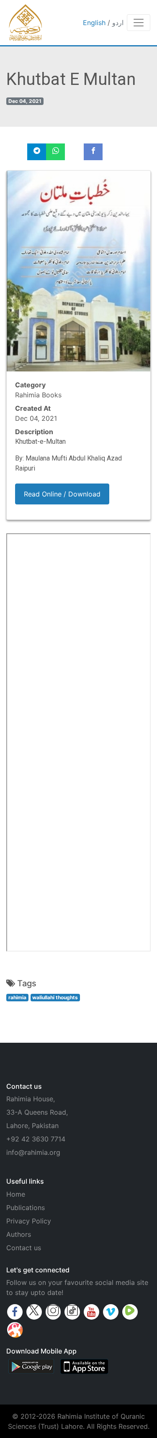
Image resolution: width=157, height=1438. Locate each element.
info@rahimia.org (33, 1152)
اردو (118, 22)
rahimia (17, 997)
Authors (18, 1234)
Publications (25, 1207)
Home (15, 1194)
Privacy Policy (28, 1221)
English (94, 22)
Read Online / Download (62, 494)
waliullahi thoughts (55, 997)
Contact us (23, 1248)
